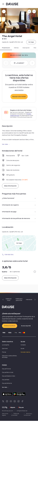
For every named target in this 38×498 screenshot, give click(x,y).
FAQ (35, 48)
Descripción (26, 48)
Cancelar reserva (25, 352)
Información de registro (10, 205)
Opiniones (5, 348)
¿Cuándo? (20, 63)
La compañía (5, 345)
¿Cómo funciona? (8, 198)
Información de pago (9, 212)
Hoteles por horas (9, 299)
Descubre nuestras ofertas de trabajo (9, 356)
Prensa (4, 352)
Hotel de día (29, 299)
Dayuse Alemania (7, 383)
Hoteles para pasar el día (19, 299)
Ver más (5, 144)
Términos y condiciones (28, 414)
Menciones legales (5, 414)
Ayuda (22, 348)
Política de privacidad (15, 414)
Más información (10, 186)
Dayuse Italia (5, 379)
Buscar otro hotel (19, 96)
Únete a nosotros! (9, 326)
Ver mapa (31, 42)
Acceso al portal (26, 326)
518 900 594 (9, 254)
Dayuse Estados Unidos (8, 376)
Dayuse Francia (6, 369)
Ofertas (16, 48)
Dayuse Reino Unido (7, 372)
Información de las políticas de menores (16, 218)
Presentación (6, 48)
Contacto (23, 345)
